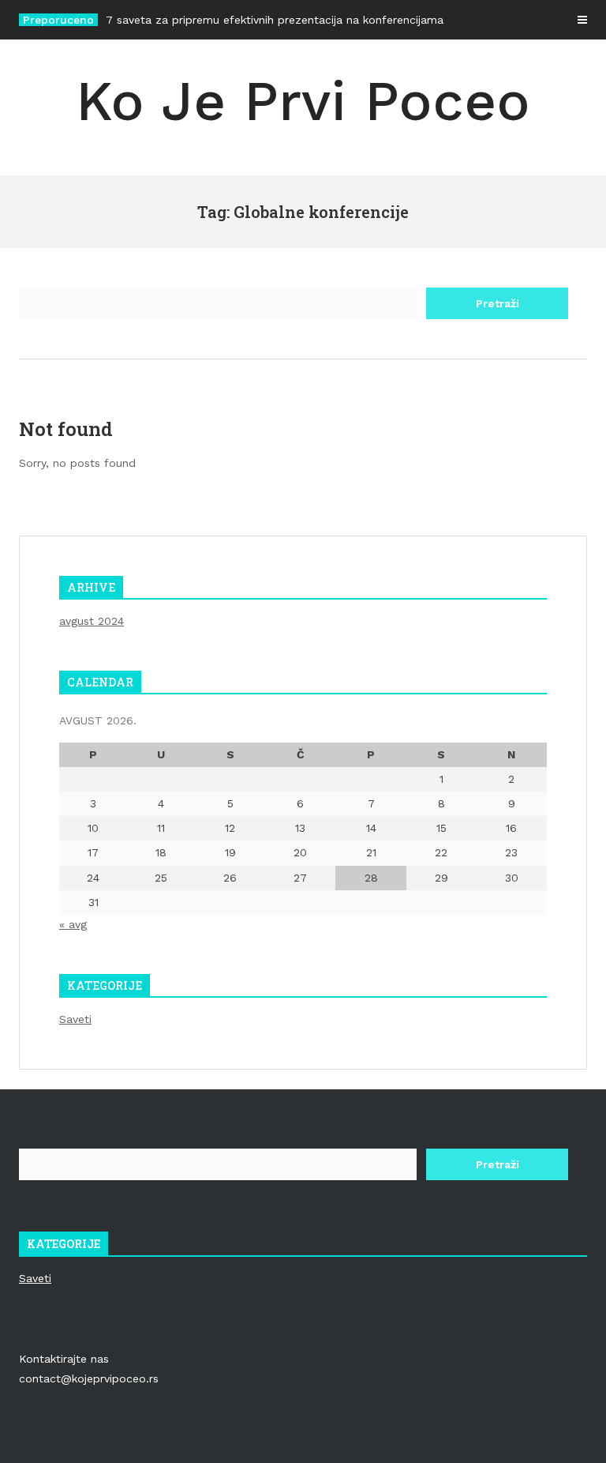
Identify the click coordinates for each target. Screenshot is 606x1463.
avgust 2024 (91, 621)
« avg (73, 924)
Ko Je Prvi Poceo (303, 101)
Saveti (75, 1019)
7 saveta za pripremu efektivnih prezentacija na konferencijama (274, 19)
